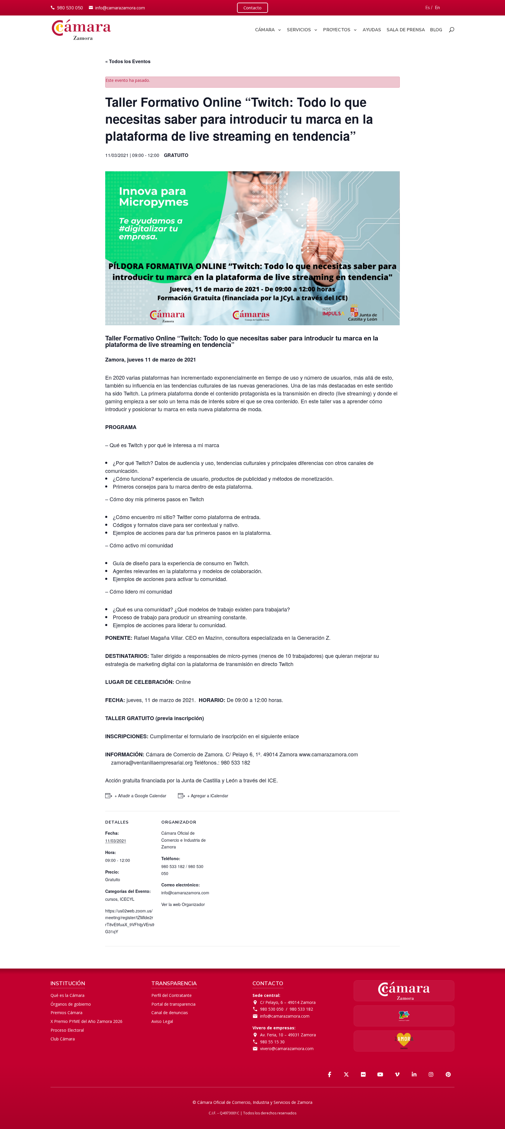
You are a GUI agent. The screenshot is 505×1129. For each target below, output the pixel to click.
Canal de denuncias (169, 1012)
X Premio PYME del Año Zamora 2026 (86, 1021)
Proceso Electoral (67, 1030)
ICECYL (127, 899)
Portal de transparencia (173, 1004)
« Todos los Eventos (128, 61)
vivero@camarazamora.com (287, 1048)
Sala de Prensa (406, 30)
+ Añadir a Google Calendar (140, 795)
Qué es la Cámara (67, 995)
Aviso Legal (162, 1021)
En (437, 8)
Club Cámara (63, 1039)
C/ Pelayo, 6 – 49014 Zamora (288, 1002)
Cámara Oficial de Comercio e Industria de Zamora (183, 840)
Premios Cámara (66, 1012)
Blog (436, 30)
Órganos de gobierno (71, 1004)
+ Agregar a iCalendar (207, 795)
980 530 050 (70, 8)
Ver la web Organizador (183, 904)
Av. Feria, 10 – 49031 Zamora (288, 1035)
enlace (290, 736)
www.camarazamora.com (328, 754)
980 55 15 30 (272, 1042)
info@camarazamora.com (120, 8)
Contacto (252, 8)
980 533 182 (301, 1009)
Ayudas (372, 30)
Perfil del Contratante (171, 995)
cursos (111, 899)
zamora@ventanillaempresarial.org (152, 762)
